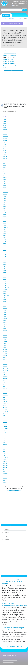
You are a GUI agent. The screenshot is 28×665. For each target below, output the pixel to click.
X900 (4, 480)
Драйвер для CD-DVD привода (10, 51)
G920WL (5, 401)
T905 (4, 453)
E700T (4, 146)
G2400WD (5, 370)
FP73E (4, 268)
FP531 (4, 206)
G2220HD (5, 357)
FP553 (4, 214)
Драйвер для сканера (8, 68)
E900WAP (5, 158)
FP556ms (5, 219)
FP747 (4, 272)
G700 (4, 380)
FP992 (4, 347)
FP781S (4, 293)
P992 (4, 418)
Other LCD (5, 413)
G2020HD (5, 349)
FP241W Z (5, 192)
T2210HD (5, 426)
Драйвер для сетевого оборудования (12, 65)
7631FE (4, 121)
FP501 (4, 200)
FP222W (5, 183)
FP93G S (5, 330)
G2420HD (5, 376)
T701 (4, 438)
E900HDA (5, 152)
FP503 (4, 202)
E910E (4, 165)
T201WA (5, 420)
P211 (4, 415)
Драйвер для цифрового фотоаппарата (13, 70)
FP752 (4, 279)
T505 (4, 436)
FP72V (4, 262)
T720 (4, 442)
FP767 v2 (5, 289)
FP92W (4, 316)
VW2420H (5, 473)
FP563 (4, 233)
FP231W (5, 188)
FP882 (4, 304)
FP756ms (5, 281)
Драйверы (11, 18)
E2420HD (5, 140)
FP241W (5, 190)
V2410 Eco (5, 465)
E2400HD (5, 138)
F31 (4, 169)
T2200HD (5, 422)
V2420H (5, 467)
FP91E (4, 306)
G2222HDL (5, 362)
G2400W (5, 366)
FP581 (4, 239)
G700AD (5, 382)
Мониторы (18, 18)
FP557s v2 (5, 227)
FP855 (4, 301)
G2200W (5, 353)
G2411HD (5, 372)
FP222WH (5, 185)
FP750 (4, 275)
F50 (4, 173)
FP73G (4, 270)
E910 (4, 163)
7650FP (4, 123)
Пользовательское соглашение (10, 660)
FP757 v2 (5, 283)
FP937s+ (5, 324)
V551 (4, 469)
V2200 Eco (5, 457)
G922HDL (5, 405)
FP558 (4, 229)
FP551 (4, 212)
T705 (4, 440)
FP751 (4, 277)
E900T (4, 154)
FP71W (4, 256)
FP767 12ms (6, 287)
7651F (4, 125)
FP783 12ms (6, 295)
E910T (4, 167)
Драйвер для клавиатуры (9, 55)
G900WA (5, 393)
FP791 (4, 299)
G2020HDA (5, 351)
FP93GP (5, 337)
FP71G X (5, 252)
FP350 (4, 196)
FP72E (4, 258)
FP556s (4, 221)
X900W (4, 482)
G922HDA (5, 403)
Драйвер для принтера (9, 63)
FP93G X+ (5, 335)
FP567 (4, 235)
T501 (4, 430)
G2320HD (5, 364)
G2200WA (5, 355)
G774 (4, 384)
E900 (4, 148)
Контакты (16, 5)
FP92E (4, 310)
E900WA (5, 156)
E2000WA (5, 127)
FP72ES (4, 260)
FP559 (4, 231)
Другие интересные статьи (14, 646)
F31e (4, 171)
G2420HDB (5, 378)
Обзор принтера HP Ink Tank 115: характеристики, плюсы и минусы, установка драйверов (14, 581)
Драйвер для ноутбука (8, 61)
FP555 (4, 217)
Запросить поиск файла (20, 1)
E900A (4, 150)
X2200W (5, 478)
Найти (24, 10)
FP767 (4, 285)
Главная (4, 18)
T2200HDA (5, 424)
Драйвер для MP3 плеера (9, 53)
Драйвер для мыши (8, 59)
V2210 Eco (5, 459)
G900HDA (5, 391)
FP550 (4, 210)
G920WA (5, 397)
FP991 (4, 345)
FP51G (4, 204)
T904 (4, 451)
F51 (4, 175)
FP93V (4, 339)
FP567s (4, 237)
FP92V (4, 314)
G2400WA (5, 368)
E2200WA (5, 134)
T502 (4, 434)
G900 (4, 386)
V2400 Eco (5, 461)
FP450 (4, 198)
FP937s (4, 322)
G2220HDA (5, 360)
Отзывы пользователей (20, 3)
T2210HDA (5, 428)
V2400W (5, 463)
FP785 (4, 297)
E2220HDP (5, 136)
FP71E (4, 246)
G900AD (5, 389)
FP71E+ (4, 248)
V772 (4, 471)
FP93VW (5, 341)
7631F (4, 119)
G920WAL (5, 399)
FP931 (4, 320)
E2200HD (5, 129)
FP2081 (4, 179)
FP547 (4, 208)
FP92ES (4, 312)
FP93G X (5, 333)
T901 (4, 447)
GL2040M (5, 409)
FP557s (4, 225)
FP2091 (4, 181)
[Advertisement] (14, 87)
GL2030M (5, 407)
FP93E (4, 326)
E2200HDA (5, 132)
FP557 (4, 223)
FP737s (4, 266)
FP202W (5, 177)
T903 (4, 449)
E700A (4, 144)
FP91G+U (5, 308)
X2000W (5, 476)
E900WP (5, 161)
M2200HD (5, 411)
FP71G (4, 250)
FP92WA (5, 318)
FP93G (4, 328)
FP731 (4, 264)
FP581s (4, 241)
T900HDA (5, 444)
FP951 (4, 343)
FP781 (4, 291)
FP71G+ (5, 254)
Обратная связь (6, 657)
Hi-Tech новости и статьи (9, 576)
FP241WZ (5, 194)
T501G (4, 432)
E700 (4, 142)
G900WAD (5, 395)
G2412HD (5, 374)
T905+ (4, 455)
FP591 (4, 243)
